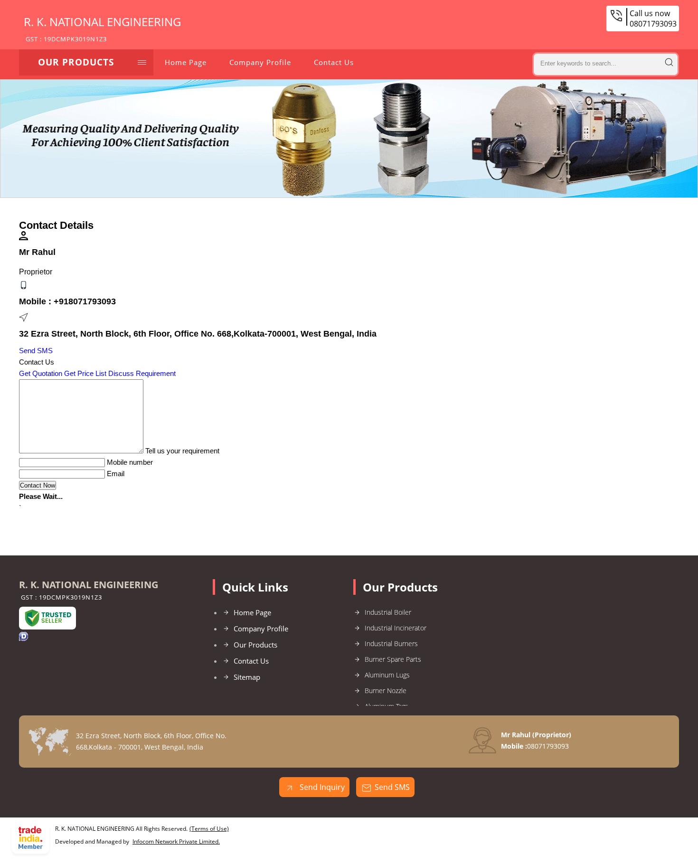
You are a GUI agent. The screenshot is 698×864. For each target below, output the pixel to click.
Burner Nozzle (385, 690)
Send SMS (36, 351)
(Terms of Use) (209, 829)
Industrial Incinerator (395, 627)
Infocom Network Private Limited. (176, 841)
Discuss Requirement (142, 373)
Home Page (186, 62)
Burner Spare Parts (393, 659)
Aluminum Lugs (387, 674)
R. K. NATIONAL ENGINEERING (102, 28)
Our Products (76, 62)
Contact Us (334, 62)
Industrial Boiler (388, 612)
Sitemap (247, 677)
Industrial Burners (391, 643)
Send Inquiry (321, 787)
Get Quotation (40, 373)
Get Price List (85, 373)
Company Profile (260, 62)
